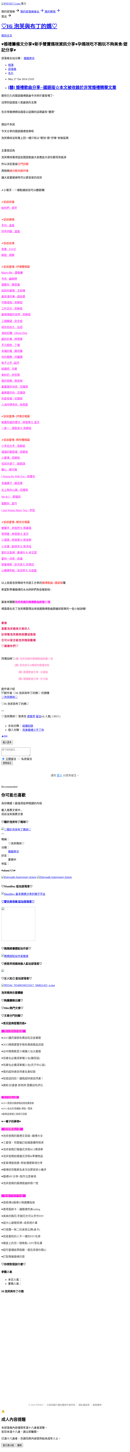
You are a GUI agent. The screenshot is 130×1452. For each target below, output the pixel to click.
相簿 (11, 65)
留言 (38, 716)
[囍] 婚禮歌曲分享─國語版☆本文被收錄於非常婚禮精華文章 (62, 87)
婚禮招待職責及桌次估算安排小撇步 (24, 1169)
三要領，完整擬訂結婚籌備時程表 (23, 1142)
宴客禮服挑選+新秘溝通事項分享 (22, 1162)
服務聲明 (97, 1405)
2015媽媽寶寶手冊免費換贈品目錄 (23, 1044)
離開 (19, 1445)
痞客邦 (31, 716)
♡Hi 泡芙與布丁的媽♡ (29, 26)
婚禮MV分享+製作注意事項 (19, 1176)
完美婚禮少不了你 (33, 729)
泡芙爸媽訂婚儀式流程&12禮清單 (23, 1149)
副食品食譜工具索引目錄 (15, 1114)
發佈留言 (7, 763)
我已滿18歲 (8, 1445)
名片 (11, 73)
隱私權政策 (84, 1405)
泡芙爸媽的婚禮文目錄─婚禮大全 (23, 1135)
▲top (4, 735)
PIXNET (40, 1405)
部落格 (12, 69)
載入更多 (7, 742)
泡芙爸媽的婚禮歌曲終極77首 (20, 1183)
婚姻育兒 (29, 58)
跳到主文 (6, 35)
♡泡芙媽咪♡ (9, 697)
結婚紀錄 (27, 725)
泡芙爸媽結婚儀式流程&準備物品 (23, 1156)
